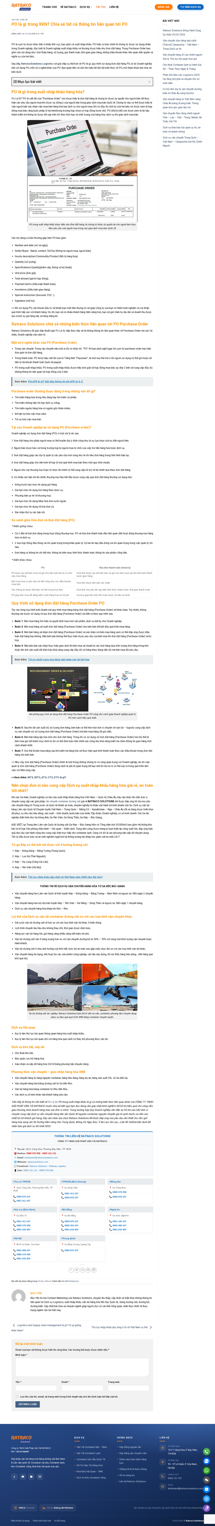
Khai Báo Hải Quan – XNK (90, 1471)
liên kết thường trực (70, 1281)
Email (65, 1382)
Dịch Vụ (85, 7)
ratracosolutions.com (37, 1162)
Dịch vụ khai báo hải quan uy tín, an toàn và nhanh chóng (182, 129)
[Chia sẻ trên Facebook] (71, 1270)
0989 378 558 (33, 1153)
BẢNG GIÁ (164, 7)
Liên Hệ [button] (165, 1437)
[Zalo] (31, 1477)
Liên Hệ (114, 7)
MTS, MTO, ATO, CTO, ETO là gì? (47, 777)
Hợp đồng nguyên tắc (130, 1447)
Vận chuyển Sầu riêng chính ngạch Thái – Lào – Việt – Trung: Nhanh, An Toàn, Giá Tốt (182, 117)
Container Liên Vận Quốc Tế (91, 1459)
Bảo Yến (40, 34)
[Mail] (206, 1498)
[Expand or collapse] (149, 81)
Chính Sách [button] (125, 1437)
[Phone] (206, 1451)
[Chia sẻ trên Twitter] (76, 1270)
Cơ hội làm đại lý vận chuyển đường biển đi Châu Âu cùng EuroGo (182, 91)
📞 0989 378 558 (117, 1192)
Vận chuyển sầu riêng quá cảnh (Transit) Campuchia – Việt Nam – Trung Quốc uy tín (181, 44)
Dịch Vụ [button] (79, 1437)
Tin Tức (101, 7)
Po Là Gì (52, 1101)
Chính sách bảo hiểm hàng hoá (133, 1461)
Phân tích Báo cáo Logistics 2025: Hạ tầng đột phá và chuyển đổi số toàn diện (181, 78)
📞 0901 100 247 (117, 1221)
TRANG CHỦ (49, 7)
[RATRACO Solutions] (38, 1439)
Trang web (113, 1382)
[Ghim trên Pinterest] (88, 1270)
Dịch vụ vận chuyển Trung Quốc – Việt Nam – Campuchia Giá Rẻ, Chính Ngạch (182, 141)
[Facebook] (14, 1477)
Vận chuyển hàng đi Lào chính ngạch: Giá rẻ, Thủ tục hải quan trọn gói (183, 56)
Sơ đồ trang (59, 1520)
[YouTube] (23, 1477)
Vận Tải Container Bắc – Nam (92, 1447)
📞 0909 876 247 (21, 1196)
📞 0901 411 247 (21, 1200)
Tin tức (15, 20)
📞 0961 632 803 (21, 1229)
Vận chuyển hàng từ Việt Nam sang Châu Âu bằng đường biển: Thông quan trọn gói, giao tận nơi (182, 103)
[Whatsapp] (206, 1470)
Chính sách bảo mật (42, 1520)
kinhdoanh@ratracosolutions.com (41, 1157)
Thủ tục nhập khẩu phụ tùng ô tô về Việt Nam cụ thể (120, 1327)
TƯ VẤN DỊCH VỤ (190, 7)
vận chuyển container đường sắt (62, 801)
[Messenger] (206, 1489)
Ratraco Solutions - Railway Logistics (47, 1166)
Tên (18, 1382)
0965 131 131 (49, 1153)
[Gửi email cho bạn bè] (82, 1270)
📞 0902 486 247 (117, 1225)
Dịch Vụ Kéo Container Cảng (91, 1477)
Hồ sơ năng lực (127, 1475)
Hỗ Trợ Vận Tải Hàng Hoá (90, 1465)
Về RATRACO (68, 7)
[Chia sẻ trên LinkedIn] (93, 1270)
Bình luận (21, 1355)
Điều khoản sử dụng (20, 1520)
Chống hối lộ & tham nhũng (133, 1469)
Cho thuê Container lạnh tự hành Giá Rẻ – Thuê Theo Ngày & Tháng (182, 66)
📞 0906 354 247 (69, 1225)
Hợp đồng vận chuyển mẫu (133, 1453)
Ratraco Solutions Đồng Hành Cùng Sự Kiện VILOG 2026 (182, 32)
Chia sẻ (24, 20)
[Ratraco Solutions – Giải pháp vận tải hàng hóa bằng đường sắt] (21, 7)
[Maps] (206, 1508)
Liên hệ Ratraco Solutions (132, 1481)
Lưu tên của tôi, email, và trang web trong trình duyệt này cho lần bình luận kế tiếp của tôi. (69, 1396)
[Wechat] (206, 1479)
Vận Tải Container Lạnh (88, 1453)
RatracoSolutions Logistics (37, 63)
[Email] (40, 1477)
